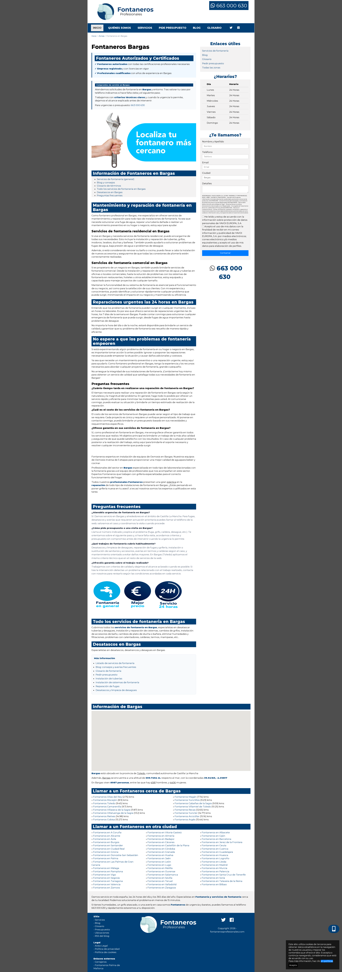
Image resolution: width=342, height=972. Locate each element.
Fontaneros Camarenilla (107, 806)
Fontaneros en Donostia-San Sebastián (115, 855)
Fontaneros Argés (185, 819)
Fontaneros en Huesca (215, 855)
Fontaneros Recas (185, 809)
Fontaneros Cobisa (104, 819)
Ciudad (206, 173)
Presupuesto (102, 929)
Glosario (214, 27)
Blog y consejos (106, 182)
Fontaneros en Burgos (106, 842)
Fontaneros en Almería (160, 835)
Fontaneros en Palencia (215, 871)
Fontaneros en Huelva (160, 855)
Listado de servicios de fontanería (115, 663)
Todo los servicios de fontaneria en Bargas (121, 189)
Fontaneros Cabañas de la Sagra (193, 803)
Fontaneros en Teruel (160, 881)
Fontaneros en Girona (105, 852)
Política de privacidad (107, 949)
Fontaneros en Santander (108, 845)
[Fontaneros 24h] (123, 11)
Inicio (98, 27)
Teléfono (207, 152)
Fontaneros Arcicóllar (187, 816)
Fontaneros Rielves (104, 816)
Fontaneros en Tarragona (108, 881)
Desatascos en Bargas (110, 192)
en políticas (327, 961)
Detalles (207, 183)
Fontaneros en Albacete (216, 832)
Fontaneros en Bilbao (214, 884)
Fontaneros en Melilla (160, 868)
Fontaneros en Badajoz (160, 839)
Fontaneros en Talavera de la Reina (222, 881)
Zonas (101, 36)
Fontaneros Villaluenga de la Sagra (113, 813)
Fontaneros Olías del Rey (107, 796)
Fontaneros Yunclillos (187, 800)
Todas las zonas (211, 67)
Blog (197, 27)
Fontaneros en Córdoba (161, 848)
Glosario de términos (109, 185)
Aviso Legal (101, 945)
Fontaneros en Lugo (159, 865)
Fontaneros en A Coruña (107, 832)
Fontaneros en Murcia (214, 868)
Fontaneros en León (159, 861)
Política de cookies (105, 952)
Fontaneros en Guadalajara (217, 852)
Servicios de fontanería (215, 50)
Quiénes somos (119, 27)
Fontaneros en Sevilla (159, 878)
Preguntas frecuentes (110, 195)
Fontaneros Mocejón (105, 800)
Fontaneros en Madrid (215, 865)
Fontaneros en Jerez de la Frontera (222, 842)
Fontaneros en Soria (213, 878)
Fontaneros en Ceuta (214, 845)
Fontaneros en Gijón (213, 835)
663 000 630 (231, 5)
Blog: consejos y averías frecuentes (116, 667)
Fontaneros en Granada (161, 852)
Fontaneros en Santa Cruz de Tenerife (224, 874)
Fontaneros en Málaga (106, 868)
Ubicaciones (102, 932)
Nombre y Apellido (213, 141)
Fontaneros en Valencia (107, 884)
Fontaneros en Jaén (159, 858)
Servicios (145, 27)
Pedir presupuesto (106, 674)
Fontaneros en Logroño (215, 858)
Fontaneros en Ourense (161, 871)
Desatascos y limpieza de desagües (116, 690)
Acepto (293, 965)
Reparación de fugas (107, 686)
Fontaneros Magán (186, 796)
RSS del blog (102, 936)
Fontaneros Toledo (104, 803)
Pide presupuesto (172, 27)
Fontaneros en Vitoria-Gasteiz (164, 832)
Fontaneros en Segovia (106, 878)
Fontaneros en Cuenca (215, 848)
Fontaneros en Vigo (104, 874)
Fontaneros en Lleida (214, 861)
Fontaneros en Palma (105, 858)
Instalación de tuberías (109, 678)
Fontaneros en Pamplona (108, 871)
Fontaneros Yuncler (186, 813)
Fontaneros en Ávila (104, 839)
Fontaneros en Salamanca (162, 874)
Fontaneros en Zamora (106, 887)
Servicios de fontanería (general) (115, 179)
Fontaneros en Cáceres (160, 842)
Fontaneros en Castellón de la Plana (168, 845)
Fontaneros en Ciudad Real (109, 848)
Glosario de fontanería (108, 671)
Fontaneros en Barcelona (216, 839)
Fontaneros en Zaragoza (161, 887)
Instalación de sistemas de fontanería (117, 682)
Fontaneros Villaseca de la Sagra (111, 809)
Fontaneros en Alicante (106, 835)
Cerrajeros (101, 962)
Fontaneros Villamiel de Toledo (193, 806)
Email (205, 162)
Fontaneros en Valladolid (161, 884)
